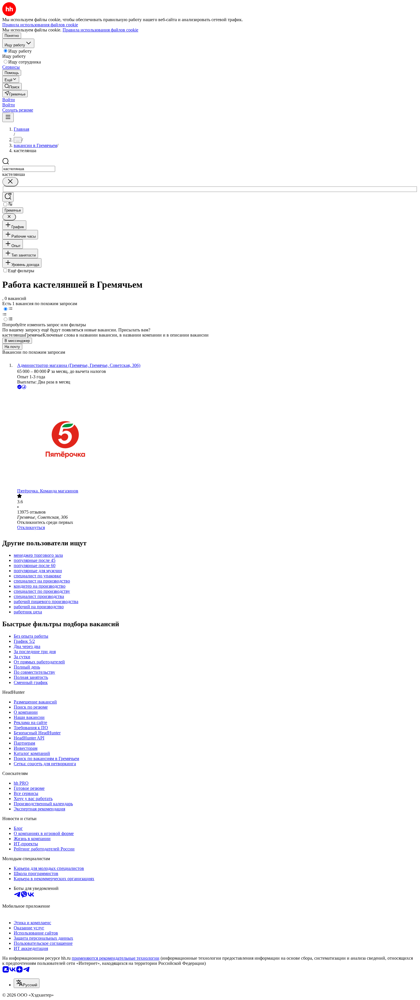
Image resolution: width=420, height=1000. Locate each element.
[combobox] (28, 169)
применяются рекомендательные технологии (115, 958)
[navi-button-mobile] (8, 117)
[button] (8, 99)
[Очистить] (10, 181)
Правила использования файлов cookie (100, 29)
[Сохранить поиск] (8, 197)
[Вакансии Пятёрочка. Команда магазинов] (215, 439)
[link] (12, 86)
